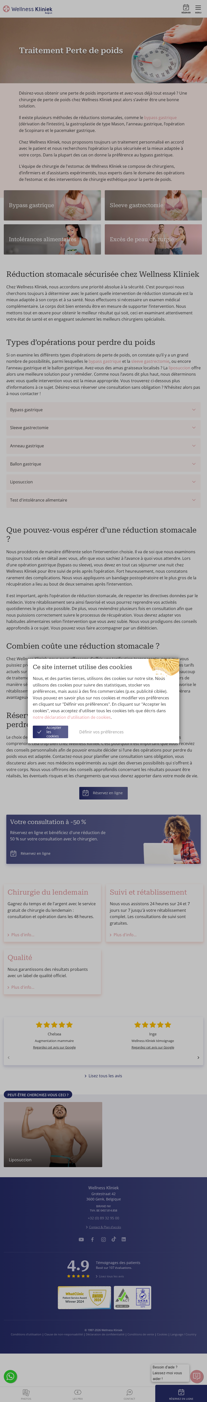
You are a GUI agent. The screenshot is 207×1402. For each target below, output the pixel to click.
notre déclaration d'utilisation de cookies (72, 717)
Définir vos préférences (101, 732)
